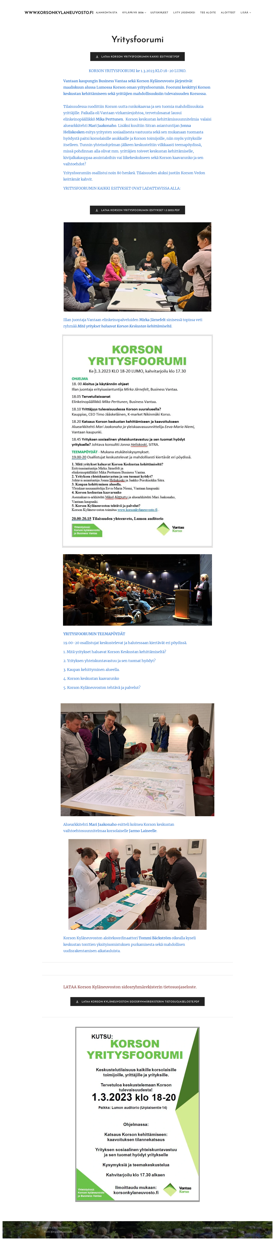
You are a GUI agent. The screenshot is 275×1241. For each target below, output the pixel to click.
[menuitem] (107, 13)
